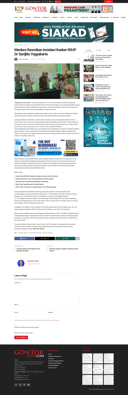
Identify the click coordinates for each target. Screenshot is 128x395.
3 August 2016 (34, 59)
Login (58, 1)
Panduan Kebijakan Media (55, 361)
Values (62, 17)
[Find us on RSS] (52, 1)
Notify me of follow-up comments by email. (26, 327)
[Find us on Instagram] (47, 1)
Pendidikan (36, 17)
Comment (17, 282)
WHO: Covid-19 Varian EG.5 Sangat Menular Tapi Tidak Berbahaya (36, 187)
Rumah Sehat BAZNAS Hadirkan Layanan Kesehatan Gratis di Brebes (37, 176)
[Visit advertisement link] (81, 9)
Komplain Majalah (53, 365)
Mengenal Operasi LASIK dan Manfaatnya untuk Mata (32, 181)
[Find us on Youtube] (49, 1)
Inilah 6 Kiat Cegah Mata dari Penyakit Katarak (30, 184)
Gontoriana (93, 17)
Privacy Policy (42, 320)
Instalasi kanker (22, 232)
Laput (76, 17)
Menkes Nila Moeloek (35, 232)
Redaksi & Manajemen (54, 356)
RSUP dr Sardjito (48, 232)
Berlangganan (104, 17)
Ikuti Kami (98, 369)
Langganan (108, 1)
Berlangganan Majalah (54, 363)
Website (50, 312)
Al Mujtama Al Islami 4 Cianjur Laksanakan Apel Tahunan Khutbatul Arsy (103, 86)
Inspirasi (28, 17)
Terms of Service (52, 320)
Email (16, 312)
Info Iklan (51, 358)
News (20, 17)
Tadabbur (54, 17)
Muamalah (46, 17)
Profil (50, 354)
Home (16, 17)
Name (16, 304)
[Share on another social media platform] (78, 238)
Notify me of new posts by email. (23, 333)
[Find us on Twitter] (45, 1)
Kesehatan (26, 45)
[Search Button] (124, 17)
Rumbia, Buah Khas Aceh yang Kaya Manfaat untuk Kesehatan (34, 179)
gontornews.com (97, 389)
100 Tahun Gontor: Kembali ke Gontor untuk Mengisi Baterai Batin (103, 57)
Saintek (69, 17)
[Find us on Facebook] (42, 1)
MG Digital (116, 17)
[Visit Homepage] (30, 9)
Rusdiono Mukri (24, 59)
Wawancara (84, 17)
